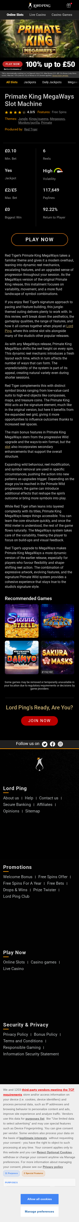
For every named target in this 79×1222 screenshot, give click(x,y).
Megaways (57, 119)
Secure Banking (17, 805)
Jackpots (30, 82)
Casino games (43, 962)
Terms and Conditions (23, 1041)
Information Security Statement (31, 1054)
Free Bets (55, 883)
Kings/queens (38, 119)
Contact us (48, 798)
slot (7, 447)
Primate (46, 123)
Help (29, 798)
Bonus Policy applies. (60, 75)
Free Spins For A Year (22, 883)
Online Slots (15, 15)
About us (11, 798)
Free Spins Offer (52, 877)
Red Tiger (30, 129)
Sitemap (32, 811)
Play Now (39, 240)
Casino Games (62, 15)
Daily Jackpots (52, 82)
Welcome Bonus (17, 877)
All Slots (11, 82)
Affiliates (44, 805)
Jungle (23, 119)
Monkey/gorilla (29, 123)
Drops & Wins (15, 890)
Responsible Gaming (22, 1047)
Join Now (39, 720)
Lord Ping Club (16, 896)
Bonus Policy (45, 1034)
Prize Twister (44, 890)
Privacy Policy (15, 1034)
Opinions (11, 811)
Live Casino (37, 15)
